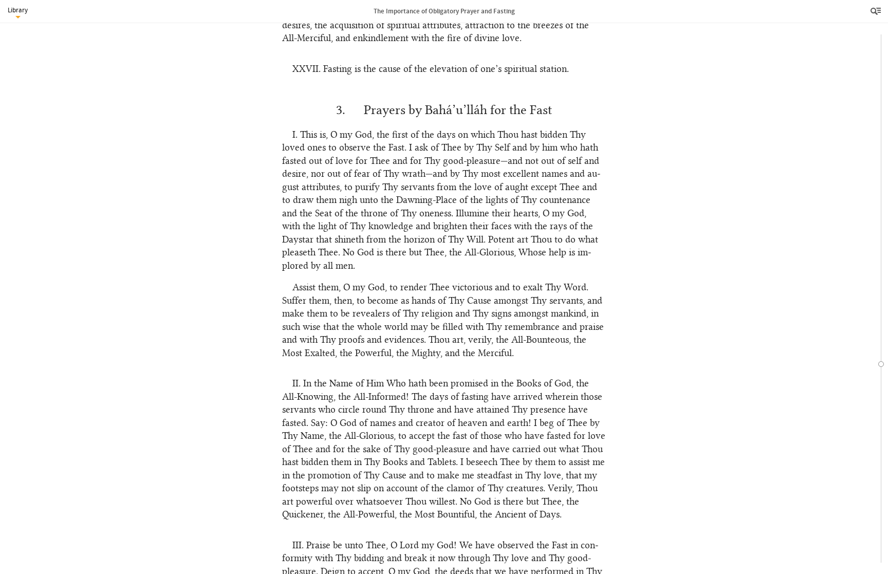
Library (18, 10)
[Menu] (876, 11)
